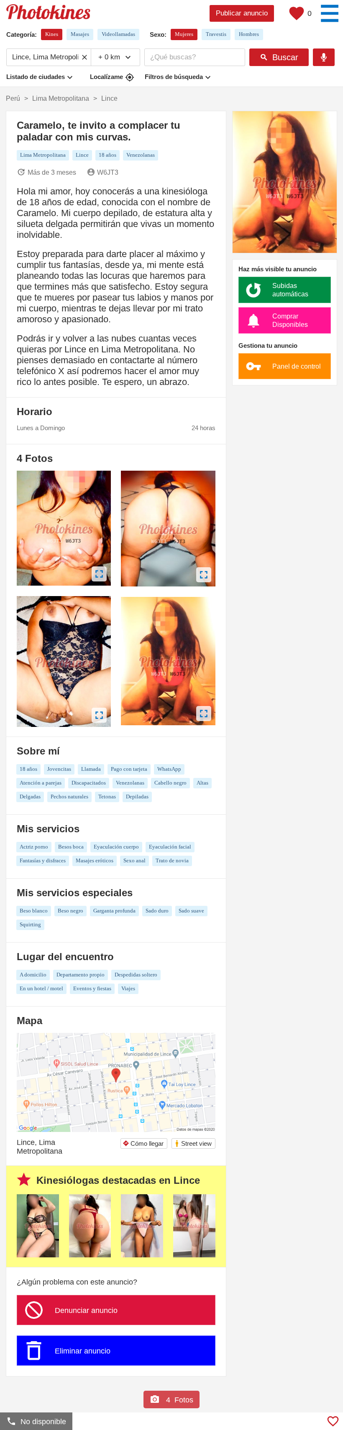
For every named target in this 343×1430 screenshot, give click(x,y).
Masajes (80, 34)
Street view (193, 1143)
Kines (51, 34)
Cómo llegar (143, 1143)
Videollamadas (118, 34)
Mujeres (184, 34)
